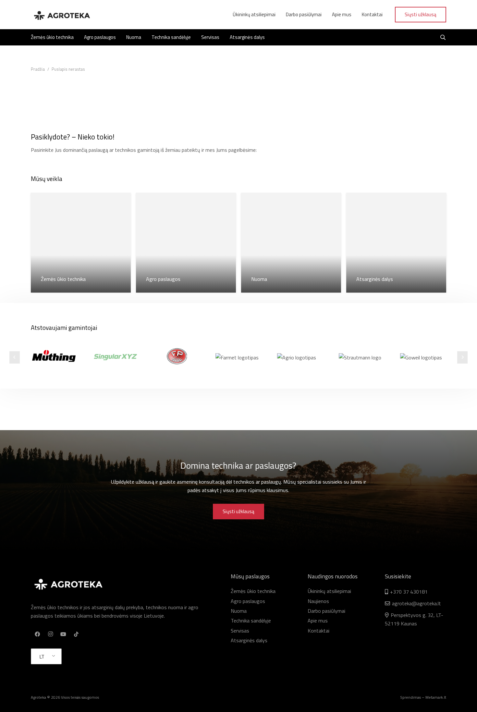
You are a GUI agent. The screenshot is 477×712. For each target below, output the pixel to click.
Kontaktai (318, 630)
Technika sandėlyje (251, 620)
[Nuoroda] (61, 15)
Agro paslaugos (248, 601)
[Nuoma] (291, 243)
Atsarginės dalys (249, 640)
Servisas (240, 630)
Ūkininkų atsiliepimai (329, 591)
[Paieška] (443, 37)
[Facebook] (37, 634)
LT (41, 656)
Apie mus (318, 620)
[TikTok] (76, 634)
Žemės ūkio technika (253, 591)
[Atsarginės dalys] (396, 243)
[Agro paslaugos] (186, 243)
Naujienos (318, 601)
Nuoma (239, 611)
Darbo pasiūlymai (326, 611)
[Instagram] (50, 634)
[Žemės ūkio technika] (81, 243)
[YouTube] (63, 634)
